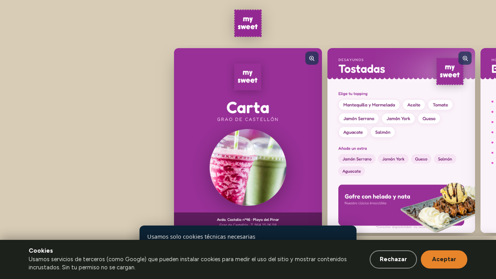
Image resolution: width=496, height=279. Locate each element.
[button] (248, 140)
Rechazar (393, 259)
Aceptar (444, 259)
